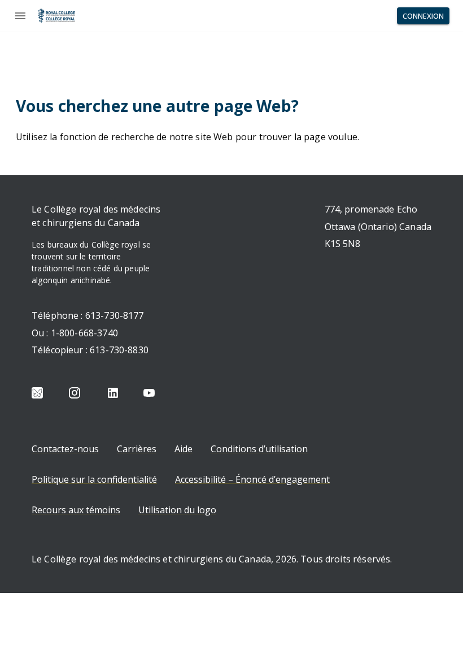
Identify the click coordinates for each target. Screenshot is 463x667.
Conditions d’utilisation (259, 449)
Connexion (423, 16)
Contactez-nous (65, 449)
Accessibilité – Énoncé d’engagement (252, 479)
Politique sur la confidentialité (94, 479)
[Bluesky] (37, 392)
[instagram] (74, 392)
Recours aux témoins (76, 510)
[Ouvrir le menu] (20, 16)
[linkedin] (112, 392)
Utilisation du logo (177, 510)
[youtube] (149, 392)
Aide (183, 449)
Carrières (136, 449)
